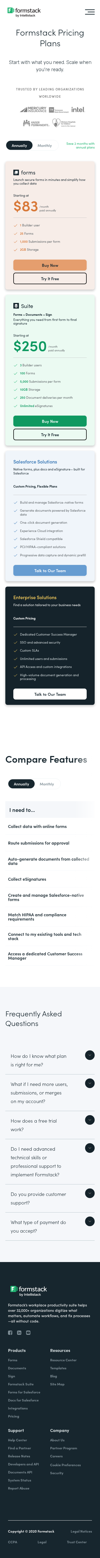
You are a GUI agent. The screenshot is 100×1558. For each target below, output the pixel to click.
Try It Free (50, 278)
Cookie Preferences (65, 1464)
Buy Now (50, 265)
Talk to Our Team (50, 570)
